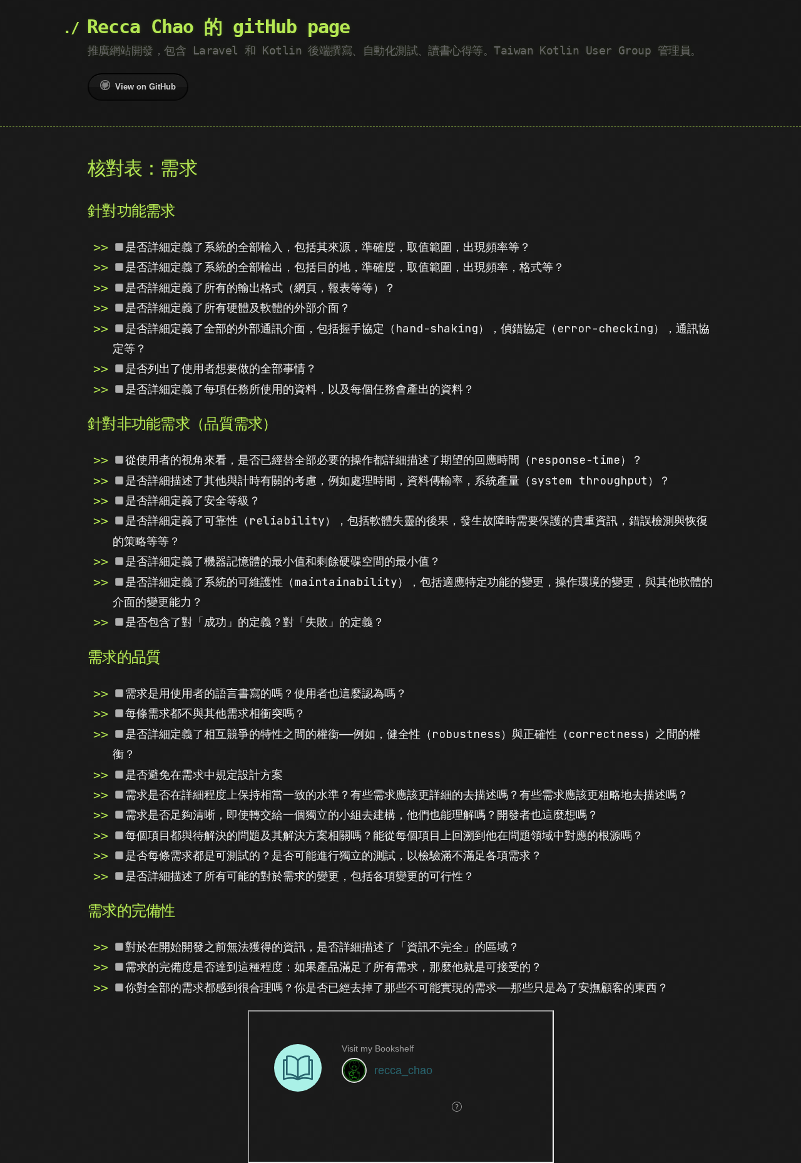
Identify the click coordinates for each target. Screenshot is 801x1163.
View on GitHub (145, 86)
